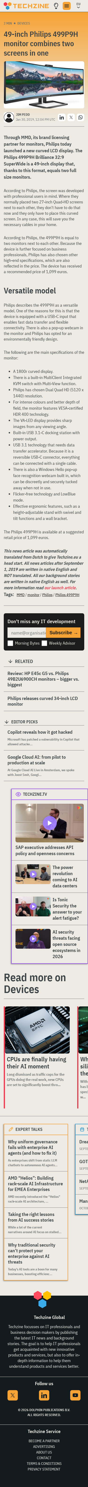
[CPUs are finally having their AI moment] (37, 1030)
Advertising (44, 1446)
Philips (47, 594)
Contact (44, 1457)
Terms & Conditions (44, 1463)
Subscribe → (64, 632)
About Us (44, 1452)
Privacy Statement (44, 1469)
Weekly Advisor (62, 643)
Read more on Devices (35, 983)
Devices (23, 23)
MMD (21, 594)
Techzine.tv (35, 794)
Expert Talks (28, 1129)
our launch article (60, 587)
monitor (33, 594)
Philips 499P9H (67, 594)
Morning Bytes (27, 643)
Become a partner (44, 1440)
